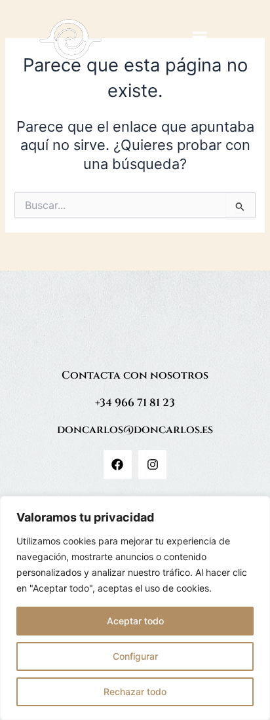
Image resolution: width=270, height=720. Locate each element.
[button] (199, 40)
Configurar (135, 656)
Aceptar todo (135, 620)
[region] (135, 608)
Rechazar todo (135, 691)
